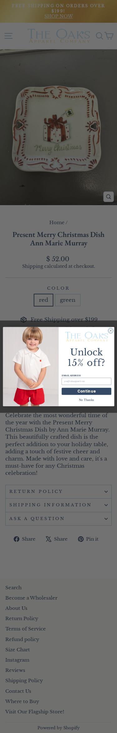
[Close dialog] (110, 330)
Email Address (70, 375)
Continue (86, 391)
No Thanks (86, 399)
